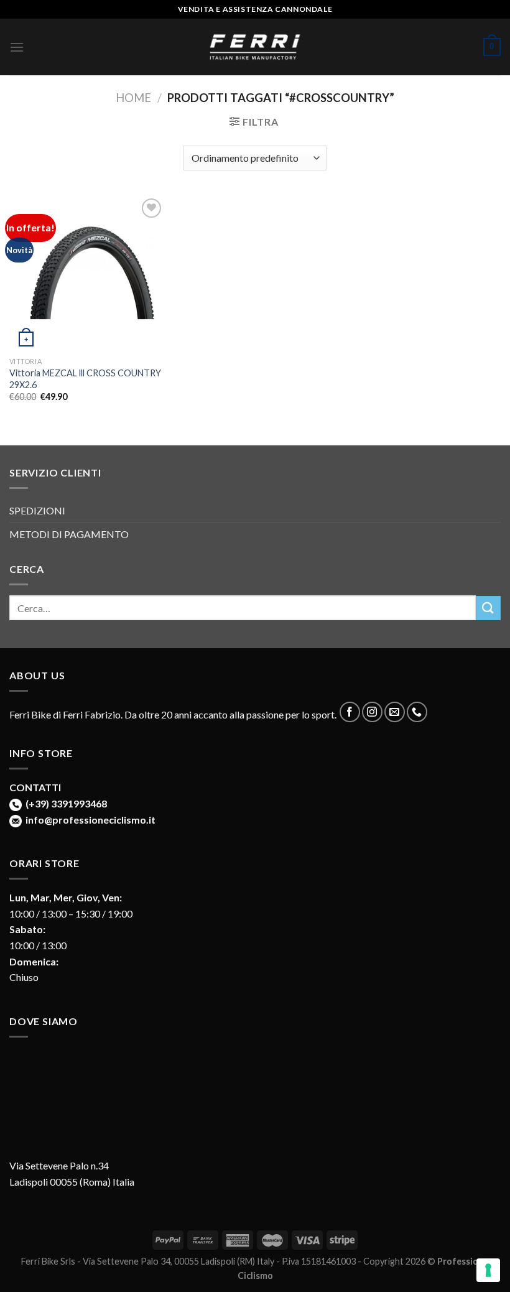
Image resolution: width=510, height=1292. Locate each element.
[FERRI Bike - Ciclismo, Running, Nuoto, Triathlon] (255, 47)
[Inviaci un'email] (394, 712)
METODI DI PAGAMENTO (69, 534)
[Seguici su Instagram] (372, 712)
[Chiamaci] (417, 712)
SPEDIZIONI (37, 510)
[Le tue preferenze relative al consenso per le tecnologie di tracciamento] (488, 1270)
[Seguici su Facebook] (350, 712)
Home (133, 98)
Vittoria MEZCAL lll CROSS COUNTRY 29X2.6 (85, 379)
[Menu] (16, 47)
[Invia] (488, 608)
